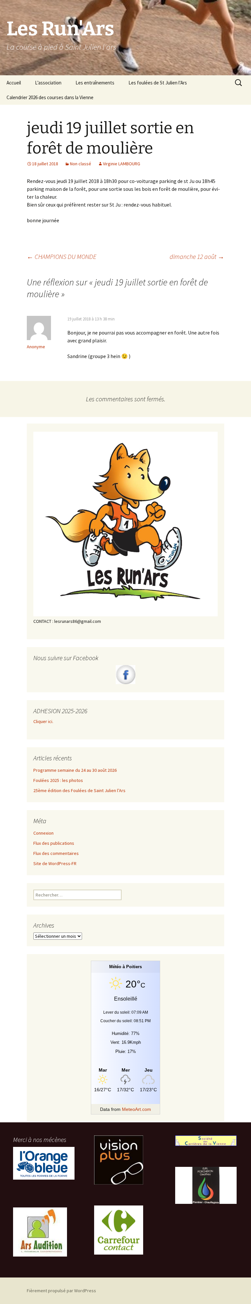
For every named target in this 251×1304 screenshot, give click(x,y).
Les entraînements (94, 83)
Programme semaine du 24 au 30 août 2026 (75, 770)
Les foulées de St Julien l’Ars (157, 83)
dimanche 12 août (197, 256)
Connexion (43, 833)
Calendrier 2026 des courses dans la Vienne (50, 97)
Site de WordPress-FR (54, 863)
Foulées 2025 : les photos (58, 780)
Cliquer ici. (43, 721)
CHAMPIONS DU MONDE (61, 256)
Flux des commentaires (56, 853)
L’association (48, 83)
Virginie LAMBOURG (121, 164)
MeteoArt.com (136, 1109)
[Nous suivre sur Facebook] (125, 674)
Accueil (14, 83)
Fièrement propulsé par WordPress (61, 1291)
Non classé (80, 164)
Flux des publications (53, 843)
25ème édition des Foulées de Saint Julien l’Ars (79, 790)
